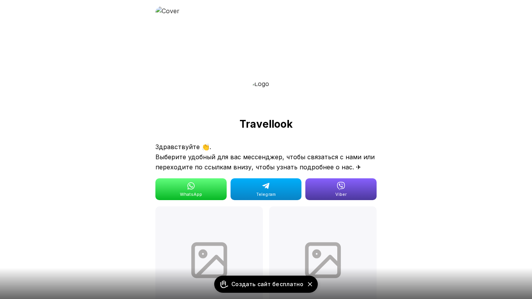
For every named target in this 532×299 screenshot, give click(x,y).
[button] (310, 284)
